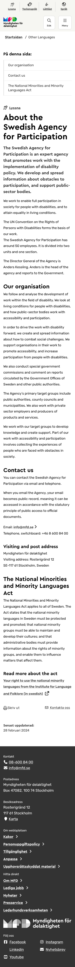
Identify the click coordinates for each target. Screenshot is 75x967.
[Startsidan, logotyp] (37, 925)
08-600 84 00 (21, 762)
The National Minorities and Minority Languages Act (36, 88)
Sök (49, 25)
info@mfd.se (24, 527)
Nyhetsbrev (56, 950)
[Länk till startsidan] (23, 22)
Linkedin (17, 950)
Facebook (18, 942)
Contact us (16, 75)
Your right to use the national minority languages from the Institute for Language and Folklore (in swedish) (37, 687)
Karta (13, 819)
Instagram (54, 942)
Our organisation (21, 65)
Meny (65, 25)
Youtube (17, 957)
